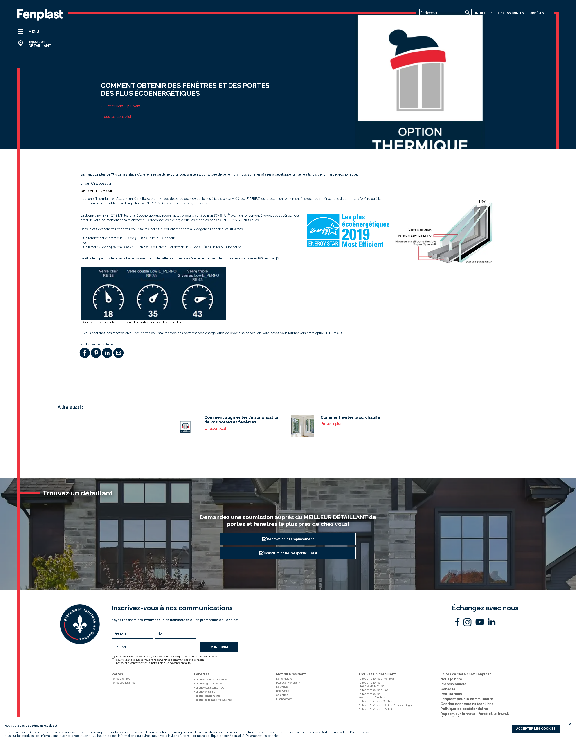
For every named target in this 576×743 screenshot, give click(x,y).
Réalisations (451, 694)
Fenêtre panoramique (207, 695)
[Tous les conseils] (116, 117)
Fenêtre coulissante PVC (209, 687)
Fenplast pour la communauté (467, 699)
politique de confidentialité (225, 736)
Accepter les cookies (536, 728)
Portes (117, 674)
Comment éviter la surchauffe (350, 417)
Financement (284, 698)
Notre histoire (284, 678)
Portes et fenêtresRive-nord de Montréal (372, 695)
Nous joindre (451, 679)
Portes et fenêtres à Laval (373, 689)
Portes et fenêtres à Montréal (376, 678)
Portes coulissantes (123, 682)
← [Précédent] (112, 106)
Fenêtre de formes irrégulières (213, 699)
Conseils (448, 689)
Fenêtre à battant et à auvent (211, 679)
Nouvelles (282, 686)
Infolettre (484, 13)
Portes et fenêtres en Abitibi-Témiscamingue (385, 705)
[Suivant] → (136, 106)
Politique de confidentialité (174, 662)
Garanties (282, 694)
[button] (36, 31)
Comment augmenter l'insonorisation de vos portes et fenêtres (242, 419)
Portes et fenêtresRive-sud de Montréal (371, 684)
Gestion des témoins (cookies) (467, 704)
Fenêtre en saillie (204, 691)
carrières (536, 13)
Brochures (282, 690)
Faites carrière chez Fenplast (466, 674)
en (423, 20)
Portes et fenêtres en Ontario (375, 709)
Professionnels (453, 684)
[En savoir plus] (215, 428)
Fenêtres (201, 674)
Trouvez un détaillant (377, 674)
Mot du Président (291, 674)
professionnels (511, 13)
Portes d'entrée (121, 678)
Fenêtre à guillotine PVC (209, 683)
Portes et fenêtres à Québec (375, 701)
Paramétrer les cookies (262, 736)
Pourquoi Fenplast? (288, 682)
